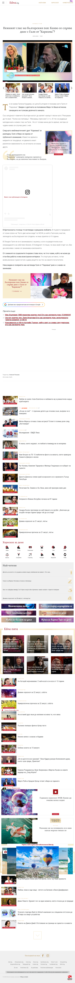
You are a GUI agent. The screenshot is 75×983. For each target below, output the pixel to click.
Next (71, 92)
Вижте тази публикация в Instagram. (16, 197)
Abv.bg (10, 962)
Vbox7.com (54, 962)
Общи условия (24, 977)
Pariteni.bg (44, 964)
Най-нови (42, 3)
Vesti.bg (28, 962)
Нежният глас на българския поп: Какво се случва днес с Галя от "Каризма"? (16, 283)
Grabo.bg (35, 964)
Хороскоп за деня (13, 542)
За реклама (34, 967)
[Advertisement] (29, 348)
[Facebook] (43, 956)
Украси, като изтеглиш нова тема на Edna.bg (37, 845)
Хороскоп (55, 3)
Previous (4, 92)
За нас (16, 967)
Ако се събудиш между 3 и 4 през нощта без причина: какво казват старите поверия (31, 589)
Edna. (14, 2)
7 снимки (15, 291)
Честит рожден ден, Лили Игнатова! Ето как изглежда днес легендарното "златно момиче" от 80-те (36, 318)
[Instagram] (48, 956)
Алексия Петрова (14, 375)
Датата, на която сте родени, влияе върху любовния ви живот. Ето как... (27, 572)
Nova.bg (35, 962)
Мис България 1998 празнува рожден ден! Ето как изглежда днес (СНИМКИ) (38, 315)
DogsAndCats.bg (15, 964)
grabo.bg (22, 430)
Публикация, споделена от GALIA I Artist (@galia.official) (27, 224)
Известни (37, 23)
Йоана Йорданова (13, 788)
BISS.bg (62, 964)
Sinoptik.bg (63, 962)
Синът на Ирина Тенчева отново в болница (17, 581)
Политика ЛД (24, 967)
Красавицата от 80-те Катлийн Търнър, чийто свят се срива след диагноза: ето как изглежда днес (37, 323)
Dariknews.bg (44, 962)
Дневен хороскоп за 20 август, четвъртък (16, 598)
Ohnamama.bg (19, 962)
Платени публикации (46, 967)
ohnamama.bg (33, 408)
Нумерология (68, 3)
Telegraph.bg (26, 964)
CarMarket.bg (53, 964)
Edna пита (11, 629)
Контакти (58, 967)
